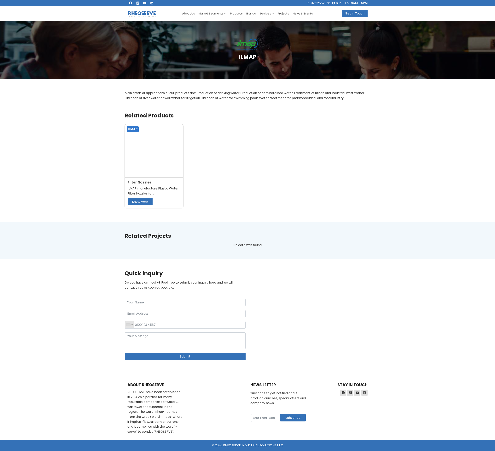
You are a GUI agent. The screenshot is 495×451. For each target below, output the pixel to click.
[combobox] (129, 324)
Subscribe (292, 417)
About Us (188, 13)
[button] (140, 201)
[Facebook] (130, 3)
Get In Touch (354, 13)
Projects (283, 13)
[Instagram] (138, 3)
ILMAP (132, 129)
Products (236, 13)
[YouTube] (145, 3)
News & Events (303, 13)
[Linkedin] (152, 3)
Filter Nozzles (140, 182)
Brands (251, 13)
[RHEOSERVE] (141, 13)
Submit (185, 356)
